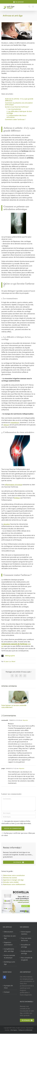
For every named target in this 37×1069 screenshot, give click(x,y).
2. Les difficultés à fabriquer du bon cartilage (19, 112)
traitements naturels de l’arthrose (14, 644)
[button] (18, 656)
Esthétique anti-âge (9, 963)
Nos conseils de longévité (26, 959)
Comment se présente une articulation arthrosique (19, 104)
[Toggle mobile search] (29, 7)
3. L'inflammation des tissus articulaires (16, 116)
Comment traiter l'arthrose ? (15, 119)
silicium (6, 425)
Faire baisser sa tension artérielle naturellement (18, 697)
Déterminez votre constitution (14, 875)
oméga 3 (17, 498)
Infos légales (13, 1030)
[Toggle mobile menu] (33, 7)
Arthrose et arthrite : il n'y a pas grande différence (19, 100)
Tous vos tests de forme (26, 939)
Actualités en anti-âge (25, 946)
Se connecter (19, 2)
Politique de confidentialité (25, 1030)
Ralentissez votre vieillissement (14, 884)
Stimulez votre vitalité (10, 882)
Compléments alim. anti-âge (9, 950)
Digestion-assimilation (8, 943)
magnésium (14, 422)
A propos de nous (8, 987)
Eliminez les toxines (10, 878)
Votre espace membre (25, 933)
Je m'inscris (17, 862)
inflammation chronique (13, 485)
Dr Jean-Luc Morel (9, 661)
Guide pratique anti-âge (26, 952)
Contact (7, 992)
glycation (6, 524)
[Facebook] (4, 977)
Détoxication (8, 932)
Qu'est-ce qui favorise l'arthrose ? (17, 107)
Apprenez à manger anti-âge (13, 880)
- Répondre (25, 720)
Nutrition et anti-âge (10, 937)
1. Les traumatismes (14, 109)
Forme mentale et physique (9, 956)
